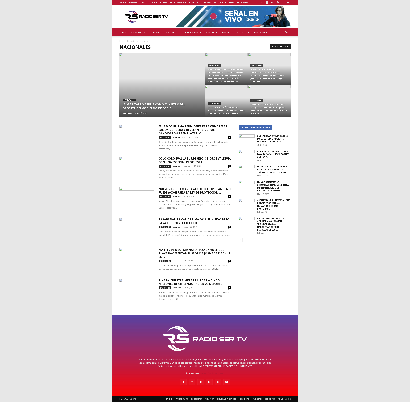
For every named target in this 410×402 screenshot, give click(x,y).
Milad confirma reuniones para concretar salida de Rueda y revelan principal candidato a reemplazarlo (193, 129)
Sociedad (210, 32)
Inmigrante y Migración (202, 2)
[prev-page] (241, 240)
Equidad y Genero (190, 32)
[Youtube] (288, 2)
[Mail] (272, 2)
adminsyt (127, 113)
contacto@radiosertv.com (211, 372)
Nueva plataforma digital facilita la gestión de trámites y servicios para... (272, 169)
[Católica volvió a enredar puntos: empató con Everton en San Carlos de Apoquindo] (226, 101)
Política (170, 32)
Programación (178, 2)
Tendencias (259, 32)
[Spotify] (277, 2)
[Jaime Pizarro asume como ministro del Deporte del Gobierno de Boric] (162, 90)
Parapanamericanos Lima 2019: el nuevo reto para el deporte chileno (194, 221)
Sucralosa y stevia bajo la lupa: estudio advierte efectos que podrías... (272, 138)
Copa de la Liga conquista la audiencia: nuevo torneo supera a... (273, 154)
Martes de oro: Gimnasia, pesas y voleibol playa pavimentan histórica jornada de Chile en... (195, 253)
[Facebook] (261, 2)
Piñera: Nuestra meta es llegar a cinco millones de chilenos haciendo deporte (190, 282)
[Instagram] (267, 2)
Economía (154, 32)
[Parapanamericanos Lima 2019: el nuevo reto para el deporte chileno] (136, 230)
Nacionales (129, 100)
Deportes (242, 32)
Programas (243, 2)
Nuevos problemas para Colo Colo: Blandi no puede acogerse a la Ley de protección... (195, 190)
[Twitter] (282, 2)
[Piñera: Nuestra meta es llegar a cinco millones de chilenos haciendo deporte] (136, 291)
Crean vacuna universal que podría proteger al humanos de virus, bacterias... (273, 204)
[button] (287, 32)
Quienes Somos (159, 2)
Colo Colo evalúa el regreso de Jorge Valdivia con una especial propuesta (195, 160)
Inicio (124, 32)
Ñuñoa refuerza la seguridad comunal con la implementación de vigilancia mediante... (273, 186)
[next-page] (246, 240)
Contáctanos (226, 2)
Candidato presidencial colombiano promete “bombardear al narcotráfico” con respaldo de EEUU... (271, 224)
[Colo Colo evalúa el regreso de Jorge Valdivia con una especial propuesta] (136, 169)
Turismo (226, 32)
